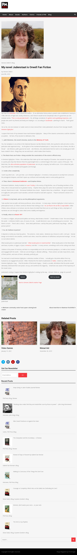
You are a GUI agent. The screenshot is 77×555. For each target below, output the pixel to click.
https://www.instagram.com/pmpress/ (8, 362)
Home (5, 15)
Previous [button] (2, 339)
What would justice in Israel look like (39, 243)
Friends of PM (41, 15)
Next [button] (74, 339)
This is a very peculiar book (20, 118)
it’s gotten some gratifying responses (57, 118)
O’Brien (5, 199)
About (11, 15)
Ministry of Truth (42, 140)
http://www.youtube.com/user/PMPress (13, 362)
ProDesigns (72, 552)
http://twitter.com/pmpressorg (3, 362)
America (28, 245)
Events (32, 15)
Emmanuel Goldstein (20, 181)
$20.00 (23, 277)
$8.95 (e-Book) (54, 277)
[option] (19, 336)
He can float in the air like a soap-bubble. (56, 206)
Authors (25, 15)
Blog (49, 15)
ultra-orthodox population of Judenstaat (23, 164)
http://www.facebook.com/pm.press (18, 362)
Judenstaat (12, 113)
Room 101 (18, 214)
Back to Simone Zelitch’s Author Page (30, 282)
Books (17, 15)
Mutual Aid (6, 348)
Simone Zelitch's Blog (8, 63)
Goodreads (49, 120)
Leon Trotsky (31, 185)
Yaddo (54, 261)
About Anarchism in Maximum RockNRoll (61, 307)
